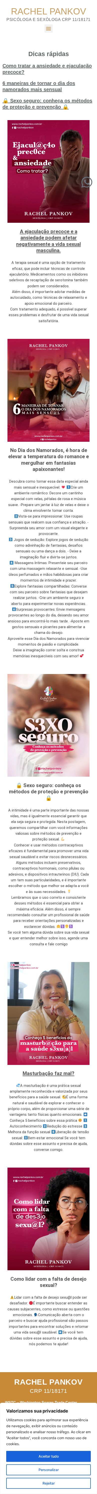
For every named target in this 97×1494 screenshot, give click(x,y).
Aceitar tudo (49, 1456)
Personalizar (49, 1470)
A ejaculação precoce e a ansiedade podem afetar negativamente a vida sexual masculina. (48, 241)
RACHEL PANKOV (48, 11)
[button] (49, 28)
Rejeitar (49, 1483)
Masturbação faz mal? (48, 1073)
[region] (48, 1448)
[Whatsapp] (87, 182)
